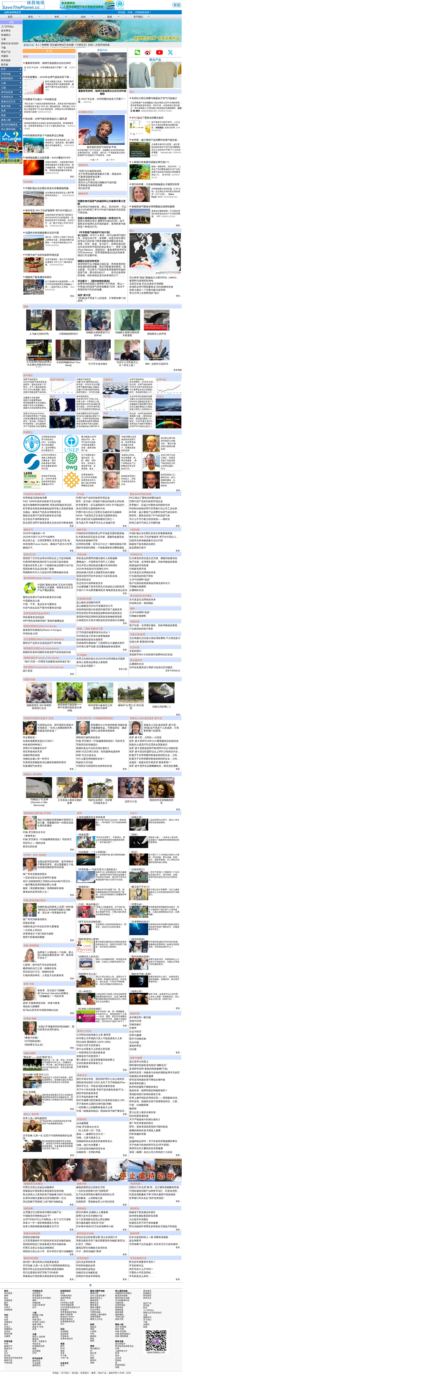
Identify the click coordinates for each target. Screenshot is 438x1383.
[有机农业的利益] (11, 152)
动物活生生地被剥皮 (87, 1272)
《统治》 (134, 852)
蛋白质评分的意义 (139, 1061)
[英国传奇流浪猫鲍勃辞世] (161, 797)
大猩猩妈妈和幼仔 (68, 333)
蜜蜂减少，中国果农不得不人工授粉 (95, 561)
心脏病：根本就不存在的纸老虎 (39, 964)
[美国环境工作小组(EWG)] (71, 469)
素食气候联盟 (66, 1314)
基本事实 (6, 30)
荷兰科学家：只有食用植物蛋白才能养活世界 (155, 184)
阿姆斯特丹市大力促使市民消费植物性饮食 (45, 572)
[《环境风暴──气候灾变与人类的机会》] (85, 882)
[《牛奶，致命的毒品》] (85, 917)
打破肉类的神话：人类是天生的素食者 (43, 975)
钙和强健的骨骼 (137, 1134)
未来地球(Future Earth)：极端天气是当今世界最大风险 (52, 544)
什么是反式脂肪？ (86, 665)
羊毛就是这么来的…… (141, 1276)
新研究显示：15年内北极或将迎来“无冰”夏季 (96, 392)
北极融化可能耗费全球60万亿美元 (145, 404)
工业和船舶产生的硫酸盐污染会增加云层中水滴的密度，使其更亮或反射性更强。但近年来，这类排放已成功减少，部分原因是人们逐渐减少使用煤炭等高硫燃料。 (156, 105)
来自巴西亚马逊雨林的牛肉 (90, 508)
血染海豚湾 (135, 1240)
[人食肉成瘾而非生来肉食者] (85, 829)
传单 (62, 1353)
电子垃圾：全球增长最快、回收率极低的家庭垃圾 (155, 561)
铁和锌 (93, 1360)
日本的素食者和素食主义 (89, 1063)
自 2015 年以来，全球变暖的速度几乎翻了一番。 (46, 67)
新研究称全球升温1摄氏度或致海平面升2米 (96, 404)
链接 (145, 1327)
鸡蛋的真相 (29, 922)
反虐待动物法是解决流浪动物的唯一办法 (44, 1198)
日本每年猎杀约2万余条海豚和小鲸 (94, 1226)
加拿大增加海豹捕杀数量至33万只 (41, 1226)
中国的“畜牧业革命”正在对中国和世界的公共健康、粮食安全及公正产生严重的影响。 (55, 587)
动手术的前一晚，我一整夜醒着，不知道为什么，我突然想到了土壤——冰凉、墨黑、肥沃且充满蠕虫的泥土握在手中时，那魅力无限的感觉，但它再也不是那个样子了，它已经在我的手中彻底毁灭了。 (111, 1017)
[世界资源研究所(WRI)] (71, 487)
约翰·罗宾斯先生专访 (34, 832)
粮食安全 (8, 1348)
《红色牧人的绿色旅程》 (89, 1008)
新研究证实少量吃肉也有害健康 (146, 1148)
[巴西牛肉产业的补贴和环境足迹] (33, 270)
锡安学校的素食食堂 (87, 1093)
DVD (62, 1348)
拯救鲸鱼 (119, 1310)
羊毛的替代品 (136, 1265)
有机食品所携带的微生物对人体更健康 (96, 558)
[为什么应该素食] (11, 141)
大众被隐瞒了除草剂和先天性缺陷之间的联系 (100, 586)
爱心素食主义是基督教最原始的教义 (95, 1059)
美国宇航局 (65, 1298)
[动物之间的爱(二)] (161, 702)
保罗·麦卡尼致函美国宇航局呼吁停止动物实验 (153, 748)
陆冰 (6, 1324)
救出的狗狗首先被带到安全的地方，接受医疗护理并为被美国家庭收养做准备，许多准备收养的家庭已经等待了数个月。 (57, 1145)
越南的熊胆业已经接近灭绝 (60, 43)
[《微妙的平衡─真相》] (138, 986)
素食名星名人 (96, 1298)
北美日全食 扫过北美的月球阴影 (146, 283)
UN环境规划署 (67, 1305)
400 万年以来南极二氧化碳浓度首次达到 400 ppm (46, 389)
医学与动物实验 (137, 1038)
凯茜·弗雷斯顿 (121, 1336)
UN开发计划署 (67, 1303)
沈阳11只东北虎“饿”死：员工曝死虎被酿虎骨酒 (154, 1187)
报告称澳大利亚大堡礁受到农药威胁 (95, 572)
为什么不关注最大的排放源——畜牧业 (149, 519)
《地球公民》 (136, 991)
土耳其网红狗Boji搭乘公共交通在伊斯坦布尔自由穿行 (39, 364)
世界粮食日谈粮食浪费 (90, 185)
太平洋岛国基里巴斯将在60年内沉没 (93, 409)
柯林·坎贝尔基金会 (86, 755)
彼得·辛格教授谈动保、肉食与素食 (41, 1003)
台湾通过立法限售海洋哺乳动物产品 (42, 1212)
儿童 (3, 39)
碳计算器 (28, 670)
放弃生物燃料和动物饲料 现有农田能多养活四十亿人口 (52, 505)
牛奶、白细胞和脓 (139, 1105)
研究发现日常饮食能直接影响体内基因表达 (99, 613)
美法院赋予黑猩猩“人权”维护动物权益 (43, 1201)
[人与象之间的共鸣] (39, 329)
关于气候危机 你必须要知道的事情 (39, 426)
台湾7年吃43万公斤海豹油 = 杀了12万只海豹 (47, 1219)
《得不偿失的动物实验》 (89, 921)
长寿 (117, 1348)
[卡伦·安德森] (32, 1104)
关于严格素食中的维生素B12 (144, 1119)
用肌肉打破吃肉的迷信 (88, 737)
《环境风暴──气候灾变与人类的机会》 (97, 869)
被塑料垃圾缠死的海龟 (141, 280)
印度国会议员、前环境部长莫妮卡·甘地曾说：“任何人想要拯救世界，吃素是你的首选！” (55, 728)
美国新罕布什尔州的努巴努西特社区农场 (150, 654)
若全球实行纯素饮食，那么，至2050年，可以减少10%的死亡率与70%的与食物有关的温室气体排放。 (102, 209)
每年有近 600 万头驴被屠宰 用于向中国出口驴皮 (51, 210)
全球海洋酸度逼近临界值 (34, 418)
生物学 (133, 1028)
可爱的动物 (95, 1312)
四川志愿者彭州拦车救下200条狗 (40, 1272)
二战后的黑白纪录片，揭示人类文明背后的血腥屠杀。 (164, 821)
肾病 (92, 1329)
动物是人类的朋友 (98, 1314)
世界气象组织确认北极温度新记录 (91, 387)
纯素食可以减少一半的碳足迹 (40, 99)
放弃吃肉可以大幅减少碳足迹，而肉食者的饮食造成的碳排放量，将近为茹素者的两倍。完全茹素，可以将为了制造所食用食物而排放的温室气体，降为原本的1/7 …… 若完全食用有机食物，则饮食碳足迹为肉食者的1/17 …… (102, 270)
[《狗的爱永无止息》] (85, 986)
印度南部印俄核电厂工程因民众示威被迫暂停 (100, 643)
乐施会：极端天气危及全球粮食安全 (42, 512)
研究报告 (147, 1295)
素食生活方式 (8, 101)
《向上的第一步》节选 (88, 1130)
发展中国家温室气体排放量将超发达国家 (41, 392)
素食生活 (94, 1303)
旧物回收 (36, 1303)
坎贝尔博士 (95, 1310)
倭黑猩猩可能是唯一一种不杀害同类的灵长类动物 (70, 707)
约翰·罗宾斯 (120, 1331)
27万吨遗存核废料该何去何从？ (93, 632)
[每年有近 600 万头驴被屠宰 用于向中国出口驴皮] (33, 226)
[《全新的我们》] (138, 882)
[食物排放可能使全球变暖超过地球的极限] (140, 222)
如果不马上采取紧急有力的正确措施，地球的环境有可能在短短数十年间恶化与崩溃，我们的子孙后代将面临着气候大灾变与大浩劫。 (111, 876)
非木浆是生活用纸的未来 (142, 572)
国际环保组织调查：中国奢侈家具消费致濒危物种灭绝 (105, 547)
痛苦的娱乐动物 (122, 1298)
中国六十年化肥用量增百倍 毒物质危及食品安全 (101, 590)
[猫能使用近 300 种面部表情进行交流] (39, 702)
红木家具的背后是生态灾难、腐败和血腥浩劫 (100, 536)
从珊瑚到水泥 (136, 590)
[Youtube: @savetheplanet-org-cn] (161, 54)
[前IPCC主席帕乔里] (111, 469)
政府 (62, 1293)
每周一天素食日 (39, 1341)
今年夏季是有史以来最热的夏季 (144, 389)
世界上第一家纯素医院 (35, 1118)
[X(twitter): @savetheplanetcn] (172, 54)
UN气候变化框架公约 (70, 1307)
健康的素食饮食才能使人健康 (144, 1130)
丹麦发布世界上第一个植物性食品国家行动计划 (48, 565)
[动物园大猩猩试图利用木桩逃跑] (127, 329)
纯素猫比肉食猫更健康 (141, 1076)
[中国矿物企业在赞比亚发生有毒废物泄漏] (33, 204)
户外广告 (64, 1358)
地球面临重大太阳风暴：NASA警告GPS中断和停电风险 (55, 157)
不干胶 (63, 1355)
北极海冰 (8, 1322)
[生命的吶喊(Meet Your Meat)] (68, 359)
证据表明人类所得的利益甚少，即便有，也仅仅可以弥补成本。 (111, 925)
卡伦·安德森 (29, 1092)
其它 (34, 1307)
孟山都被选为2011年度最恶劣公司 (94, 605)
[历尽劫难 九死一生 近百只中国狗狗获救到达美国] (32, 1151)
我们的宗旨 (84, 188)
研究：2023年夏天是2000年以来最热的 (148, 421)
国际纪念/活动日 (9, 43)
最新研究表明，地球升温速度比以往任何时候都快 (51, 63)
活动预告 (64, 1331)
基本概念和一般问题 (140, 1017)
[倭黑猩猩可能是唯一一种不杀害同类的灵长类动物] (69, 702)
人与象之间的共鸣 (39, 333)
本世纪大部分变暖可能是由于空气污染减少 (154, 98)
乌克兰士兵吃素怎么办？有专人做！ (127, 364)
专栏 (56, 16)
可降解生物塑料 (137, 586)
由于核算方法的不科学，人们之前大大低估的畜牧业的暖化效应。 (165, 125)
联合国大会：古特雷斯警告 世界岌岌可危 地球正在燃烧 (52, 540)
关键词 (4, 56)
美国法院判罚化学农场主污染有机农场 (96, 576)
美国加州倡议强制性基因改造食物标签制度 (99, 616)
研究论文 (147, 1298)
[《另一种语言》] (85, 1004)
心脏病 (93, 1331)
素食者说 (94, 1305)
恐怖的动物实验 (31, 1237)
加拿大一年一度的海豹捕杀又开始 (41, 1222)
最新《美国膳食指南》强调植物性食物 (43, 888)
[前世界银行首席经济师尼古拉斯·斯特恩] (111, 451)
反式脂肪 (36, 1351)
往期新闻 (8, 1310)
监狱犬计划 (131, 801)
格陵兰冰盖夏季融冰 (32, 400)
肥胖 (92, 1341)
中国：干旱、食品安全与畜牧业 (39, 604)
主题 (3, 87)
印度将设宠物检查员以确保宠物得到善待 (44, 762)
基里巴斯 (8, 1334)
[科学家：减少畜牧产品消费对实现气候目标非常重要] (140, 155)
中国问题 (8, 1362)
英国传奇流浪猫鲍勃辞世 (161, 801)
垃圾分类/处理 (38, 1305)
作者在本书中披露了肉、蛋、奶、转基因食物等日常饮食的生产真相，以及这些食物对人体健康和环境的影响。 (111, 893)
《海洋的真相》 (137, 939)
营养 (3, 110)
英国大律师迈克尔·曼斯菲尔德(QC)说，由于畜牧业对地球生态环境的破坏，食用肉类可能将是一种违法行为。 (102, 223)
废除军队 (36, 1361)
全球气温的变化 (137, 379)
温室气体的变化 (30, 379)
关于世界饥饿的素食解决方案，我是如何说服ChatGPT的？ (109, 174)
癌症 (131, 1137)
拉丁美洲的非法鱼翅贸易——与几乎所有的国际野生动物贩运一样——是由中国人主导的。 (59, 284)
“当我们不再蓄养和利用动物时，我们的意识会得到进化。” (55, 1028)
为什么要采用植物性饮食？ (90, 758)
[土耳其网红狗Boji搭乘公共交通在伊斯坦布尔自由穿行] (39, 359)
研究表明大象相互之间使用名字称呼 (100, 707)
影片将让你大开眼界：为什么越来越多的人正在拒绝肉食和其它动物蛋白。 (164, 892)
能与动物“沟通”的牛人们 (36, 1074)
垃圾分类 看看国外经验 (141, 641)
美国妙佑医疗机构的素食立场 (144, 1094)
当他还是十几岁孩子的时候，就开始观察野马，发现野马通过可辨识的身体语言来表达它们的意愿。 (57, 1080)
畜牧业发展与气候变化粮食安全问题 (42, 515)
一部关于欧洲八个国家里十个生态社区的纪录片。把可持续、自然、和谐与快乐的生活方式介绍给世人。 (164, 876)
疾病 (3, 115)
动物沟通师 (95, 1317)
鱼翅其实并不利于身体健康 (143, 1222)
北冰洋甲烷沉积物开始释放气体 (144, 396)
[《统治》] (138, 864)
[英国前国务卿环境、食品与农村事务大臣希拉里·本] (151, 487)
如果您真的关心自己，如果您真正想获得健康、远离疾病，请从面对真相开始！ (164, 979)
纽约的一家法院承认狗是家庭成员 (41, 1262)
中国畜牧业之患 (31, 600)
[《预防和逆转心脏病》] (85, 951)
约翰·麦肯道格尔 (122, 1334)
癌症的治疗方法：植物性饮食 (38, 971)
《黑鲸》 (134, 834)
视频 (6, 1305)
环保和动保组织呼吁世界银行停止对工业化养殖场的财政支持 (161, 508)
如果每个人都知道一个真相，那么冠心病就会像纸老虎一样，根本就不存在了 (55, 955)
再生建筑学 (37, 1295)
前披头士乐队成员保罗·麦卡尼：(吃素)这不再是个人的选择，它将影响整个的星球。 (161, 728)
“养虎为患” (120, 1317)
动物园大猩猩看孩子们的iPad (98, 334)
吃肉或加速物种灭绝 (87, 540)
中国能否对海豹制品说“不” (37, 1215)
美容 (117, 1355)
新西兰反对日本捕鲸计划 (89, 1215)
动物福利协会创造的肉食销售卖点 (94, 1141)
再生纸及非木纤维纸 (41, 1298)
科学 (3, 69)
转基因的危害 (38, 1346)
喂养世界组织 (66, 1319)
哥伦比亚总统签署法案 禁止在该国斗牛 (97, 1237)
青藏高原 (8, 1329)
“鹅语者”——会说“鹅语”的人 (38, 1057)
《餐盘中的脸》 (31, 1037)
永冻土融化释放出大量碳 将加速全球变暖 (148, 406)
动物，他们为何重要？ (88, 1145)
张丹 (62, 1365)
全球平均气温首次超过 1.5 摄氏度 (145, 426)
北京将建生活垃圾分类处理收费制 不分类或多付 (154, 638)
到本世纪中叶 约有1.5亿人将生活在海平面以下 (97, 399)
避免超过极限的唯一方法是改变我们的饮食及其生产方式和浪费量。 (165, 214)
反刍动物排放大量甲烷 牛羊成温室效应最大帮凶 (98, 426)
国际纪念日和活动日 (152, 1312)
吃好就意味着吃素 (139, 1115)
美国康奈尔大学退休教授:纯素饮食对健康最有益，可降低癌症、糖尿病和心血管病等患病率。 (109, 728)
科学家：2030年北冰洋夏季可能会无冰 (94, 384)
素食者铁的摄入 (137, 1083)
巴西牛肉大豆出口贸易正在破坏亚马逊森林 (99, 512)
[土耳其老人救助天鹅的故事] (69, 797)
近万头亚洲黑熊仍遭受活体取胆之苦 (95, 1194)
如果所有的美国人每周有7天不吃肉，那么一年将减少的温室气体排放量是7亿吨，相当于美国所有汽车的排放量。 (101, 286)
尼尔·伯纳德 (120, 1327)
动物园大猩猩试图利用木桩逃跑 (127, 334)
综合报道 (8, 1293)
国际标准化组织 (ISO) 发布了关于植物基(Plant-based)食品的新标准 (112, 1082)
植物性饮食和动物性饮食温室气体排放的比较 (47, 652)
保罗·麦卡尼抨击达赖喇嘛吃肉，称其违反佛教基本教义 (158, 766)
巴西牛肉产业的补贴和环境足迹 (42, 254)
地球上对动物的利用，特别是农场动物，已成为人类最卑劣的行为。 (111, 960)
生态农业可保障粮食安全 (36, 519)
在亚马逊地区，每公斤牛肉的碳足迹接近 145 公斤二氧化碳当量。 (59, 262)
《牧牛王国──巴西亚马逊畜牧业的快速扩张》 (47, 661)
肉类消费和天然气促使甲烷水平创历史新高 (95, 413)
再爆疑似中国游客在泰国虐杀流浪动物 (43, 1190)
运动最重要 (82, 1123)
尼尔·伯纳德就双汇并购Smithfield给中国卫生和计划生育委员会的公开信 (61, 881)
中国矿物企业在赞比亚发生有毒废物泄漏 (46, 188)
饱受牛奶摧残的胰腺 (33, 937)
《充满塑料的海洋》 (140, 921)
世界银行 (64, 1310)
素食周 (35, 1339)
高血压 (93, 1327)
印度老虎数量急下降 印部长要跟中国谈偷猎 (152, 1194)
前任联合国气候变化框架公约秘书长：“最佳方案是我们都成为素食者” (168, 443)
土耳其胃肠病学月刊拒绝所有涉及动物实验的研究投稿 (51, 1240)
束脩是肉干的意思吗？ (88, 1056)
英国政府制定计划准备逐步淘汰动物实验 (67, 46)
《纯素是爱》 (83, 834)
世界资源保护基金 (68, 1312)
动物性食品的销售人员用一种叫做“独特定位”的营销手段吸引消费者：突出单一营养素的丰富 (55, 909)
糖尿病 (133, 1108)
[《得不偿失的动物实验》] (85, 934)
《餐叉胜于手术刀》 (140, 886)
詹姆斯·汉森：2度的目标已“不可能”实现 (148, 416)
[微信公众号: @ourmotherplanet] (139, 54)
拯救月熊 (40, 43)
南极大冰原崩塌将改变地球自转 (37, 408)
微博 (93, 1373)
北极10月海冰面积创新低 (87, 389)
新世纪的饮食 (30, 846)
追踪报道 (64, 1334)
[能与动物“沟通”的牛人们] (32, 1087)
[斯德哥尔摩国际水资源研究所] (31, 469)
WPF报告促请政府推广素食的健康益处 (43, 620)
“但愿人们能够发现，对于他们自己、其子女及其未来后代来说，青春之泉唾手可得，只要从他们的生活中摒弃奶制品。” (111, 911)
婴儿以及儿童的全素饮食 (142, 1112)
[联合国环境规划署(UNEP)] (71, 451)
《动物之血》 (136, 817)
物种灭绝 (8, 1360)
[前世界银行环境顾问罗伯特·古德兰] (151, 469)
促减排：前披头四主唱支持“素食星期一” (150, 762)
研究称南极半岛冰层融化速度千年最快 (40, 403)
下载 (3, 47)
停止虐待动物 (8, 129)
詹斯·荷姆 (36, 1324)
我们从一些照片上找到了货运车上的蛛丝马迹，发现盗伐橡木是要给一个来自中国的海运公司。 (59, 240)
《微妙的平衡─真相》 (141, 974)
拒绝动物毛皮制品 (85, 1269)
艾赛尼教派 (82, 1066)
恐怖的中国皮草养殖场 (88, 1276)
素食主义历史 (96, 1319)
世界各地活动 (66, 1338)
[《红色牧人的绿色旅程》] (85, 1021)
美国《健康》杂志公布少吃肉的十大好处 (150, 1152)
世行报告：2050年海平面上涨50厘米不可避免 (97, 406)
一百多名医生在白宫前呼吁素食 (39, 877)
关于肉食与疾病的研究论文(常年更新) (149, 1144)
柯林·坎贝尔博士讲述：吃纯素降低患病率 (98, 751)
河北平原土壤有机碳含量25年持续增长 (97, 565)
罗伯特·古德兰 (38, 1322)
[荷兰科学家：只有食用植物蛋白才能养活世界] (140, 200)
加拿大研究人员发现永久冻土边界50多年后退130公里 (154, 409)
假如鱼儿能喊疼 (31, 1006)
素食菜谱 (94, 1300)
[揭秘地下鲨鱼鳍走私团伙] (33, 293)
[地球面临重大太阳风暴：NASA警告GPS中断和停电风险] (33, 173)
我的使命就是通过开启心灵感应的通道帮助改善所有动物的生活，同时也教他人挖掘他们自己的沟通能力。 (57, 1098)
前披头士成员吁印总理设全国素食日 (148, 744)
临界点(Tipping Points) (33, 413)
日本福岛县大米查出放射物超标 (93, 636)
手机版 (55, 1373)
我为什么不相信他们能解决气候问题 (97, 182)
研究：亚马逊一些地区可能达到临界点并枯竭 (43, 421)
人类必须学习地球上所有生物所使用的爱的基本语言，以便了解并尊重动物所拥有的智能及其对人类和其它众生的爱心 (111, 998)
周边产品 (6, 51)
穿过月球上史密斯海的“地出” (144, 293)
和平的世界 (7, 92)
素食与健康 (95, 1307)
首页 (10, 16)
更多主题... (123, 669)
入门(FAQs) (7, 26)
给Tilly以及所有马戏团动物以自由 (40, 1010)
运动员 (118, 1358)
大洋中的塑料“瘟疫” (139, 579)
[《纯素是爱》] (85, 847)
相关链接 (6, 60)
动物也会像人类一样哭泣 (36, 758)
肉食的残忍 (120, 1365)
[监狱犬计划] (131, 797)
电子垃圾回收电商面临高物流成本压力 (149, 583)
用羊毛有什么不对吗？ (141, 1269)
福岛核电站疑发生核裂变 (89, 639)
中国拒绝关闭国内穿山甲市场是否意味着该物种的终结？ (106, 533)
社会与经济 (135, 1031)
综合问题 (134, 1042)
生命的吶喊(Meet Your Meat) (68, 364)
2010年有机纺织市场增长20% (92, 568)
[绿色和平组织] (31, 487)
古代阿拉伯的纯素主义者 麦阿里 (93, 1034)
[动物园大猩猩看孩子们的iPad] (98, 329)
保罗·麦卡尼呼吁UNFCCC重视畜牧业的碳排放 (153, 741)
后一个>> (110, 160)
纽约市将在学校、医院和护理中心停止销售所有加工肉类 (106, 1079)
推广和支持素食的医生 (35, 874)
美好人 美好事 (38, 1337)
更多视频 (177, 370)
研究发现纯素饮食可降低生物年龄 (147, 1079)
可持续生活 (7, 96)
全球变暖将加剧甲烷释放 (87, 421)
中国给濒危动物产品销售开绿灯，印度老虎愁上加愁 (156, 1190)
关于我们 (138, 16)
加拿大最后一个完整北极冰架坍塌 (147, 289)
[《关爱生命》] (138, 917)
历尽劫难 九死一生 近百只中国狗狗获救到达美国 (49, 1265)
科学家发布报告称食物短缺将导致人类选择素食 (48, 508)
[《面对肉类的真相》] (138, 969)
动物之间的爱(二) (161, 706)
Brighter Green (67, 1317)
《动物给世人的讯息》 (88, 956)
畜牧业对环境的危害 (13, 1358)
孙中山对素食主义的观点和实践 (93, 1049)
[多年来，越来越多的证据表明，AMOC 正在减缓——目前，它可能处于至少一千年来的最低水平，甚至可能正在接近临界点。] (155, 274)
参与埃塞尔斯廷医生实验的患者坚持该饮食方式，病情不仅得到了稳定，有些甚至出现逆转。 (111, 944)
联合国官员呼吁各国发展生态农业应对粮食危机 (48, 522)
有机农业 (36, 1344)
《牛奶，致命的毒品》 (88, 904)
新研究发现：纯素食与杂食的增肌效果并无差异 (154, 1072)
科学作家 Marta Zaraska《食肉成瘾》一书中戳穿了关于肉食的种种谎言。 (111, 822)
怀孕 (117, 1353)
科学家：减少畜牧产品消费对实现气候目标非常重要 (159, 140)
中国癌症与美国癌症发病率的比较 (94, 766)
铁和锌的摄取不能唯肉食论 (143, 1086)
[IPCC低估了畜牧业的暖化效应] (140, 133)
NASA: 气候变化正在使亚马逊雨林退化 (96, 515)
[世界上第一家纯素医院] (32, 1131)
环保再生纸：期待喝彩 (141, 603)
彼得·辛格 (119, 1329)
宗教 (117, 1367)
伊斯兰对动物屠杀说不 (35, 748)
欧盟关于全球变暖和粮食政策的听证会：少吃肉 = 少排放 (159, 755)
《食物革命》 (30, 835)
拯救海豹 (119, 1314)
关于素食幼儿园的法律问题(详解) (94, 1103)
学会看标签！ (30, 737)
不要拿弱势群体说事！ (90, 176)
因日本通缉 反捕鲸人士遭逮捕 (92, 1212)
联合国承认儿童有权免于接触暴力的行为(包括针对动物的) (54, 1194)
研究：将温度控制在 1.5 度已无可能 (146, 392)
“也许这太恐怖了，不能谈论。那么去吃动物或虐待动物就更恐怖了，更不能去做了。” (110, 839)
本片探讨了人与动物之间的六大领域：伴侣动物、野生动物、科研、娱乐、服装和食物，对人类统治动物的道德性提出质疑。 (164, 858)
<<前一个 (94, 160)
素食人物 (6, 120)
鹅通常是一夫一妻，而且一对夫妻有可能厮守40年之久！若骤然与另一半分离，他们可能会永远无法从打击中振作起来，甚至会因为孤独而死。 (57, 1065)
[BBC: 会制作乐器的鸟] (156, 359)
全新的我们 (135, 651)
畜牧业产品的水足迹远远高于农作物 (42, 643)
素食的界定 (135, 1045)
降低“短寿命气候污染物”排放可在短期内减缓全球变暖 (100, 424)
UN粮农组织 (66, 1295)
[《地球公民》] (138, 1004)
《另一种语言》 (84, 991)
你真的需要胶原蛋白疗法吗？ (38, 741)
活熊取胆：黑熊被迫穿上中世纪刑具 (95, 1201)
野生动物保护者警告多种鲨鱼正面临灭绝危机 (153, 1226)
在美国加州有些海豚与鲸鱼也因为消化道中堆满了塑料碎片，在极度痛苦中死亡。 (164, 927)
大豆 (92, 1355)
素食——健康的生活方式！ (90, 1134)
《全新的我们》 (137, 869)
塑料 (34, 1300)
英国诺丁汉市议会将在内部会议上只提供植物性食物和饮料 (54, 558)
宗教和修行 (135, 1024)
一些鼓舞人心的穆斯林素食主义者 (94, 1107)
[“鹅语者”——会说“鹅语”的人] (32, 1070)
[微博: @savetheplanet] (149, 54)
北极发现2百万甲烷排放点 (101, 147)
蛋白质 (93, 1353)
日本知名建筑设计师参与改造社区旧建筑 (150, 667)
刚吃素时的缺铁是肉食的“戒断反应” (148, 1065)
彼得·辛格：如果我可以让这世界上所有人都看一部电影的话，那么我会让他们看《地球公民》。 (164, 996)
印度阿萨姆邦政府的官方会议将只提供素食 (45, 561)
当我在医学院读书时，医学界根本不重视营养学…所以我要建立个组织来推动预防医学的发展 (55, 864)
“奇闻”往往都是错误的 (89, 171)
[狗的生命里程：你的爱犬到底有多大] (100, 797)
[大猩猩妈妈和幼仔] (68, 329)
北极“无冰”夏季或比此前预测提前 (91, 382)
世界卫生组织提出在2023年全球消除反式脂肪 (100, 658)
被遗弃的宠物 (121, 1295)
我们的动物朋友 (9, 124)
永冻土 (7, 1327)
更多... (73, 176)
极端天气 (28, 547)
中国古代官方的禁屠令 (88, 1045)
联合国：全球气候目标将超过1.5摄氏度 (46, 118)
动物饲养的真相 (31, 755)
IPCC (62, 1300)
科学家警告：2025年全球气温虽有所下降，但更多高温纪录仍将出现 (61, 77)
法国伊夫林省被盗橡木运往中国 (42, 232)
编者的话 (147, 1317)
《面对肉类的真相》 (140, 956)
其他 (34, 1329)
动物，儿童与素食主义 (88, 1137)
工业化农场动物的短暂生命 (90, 1148)
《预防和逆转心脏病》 (88, 939)
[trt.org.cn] (102, 41)
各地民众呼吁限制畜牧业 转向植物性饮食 (151, 286)
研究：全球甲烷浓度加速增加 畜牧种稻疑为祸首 (98, 418)
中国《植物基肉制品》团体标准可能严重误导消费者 (104, 1111)
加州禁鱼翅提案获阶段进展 (143, 1215)
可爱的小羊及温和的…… (142, 1272)
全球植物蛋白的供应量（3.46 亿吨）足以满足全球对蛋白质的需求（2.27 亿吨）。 (166, 191)
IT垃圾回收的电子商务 (141, 576)
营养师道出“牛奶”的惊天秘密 (38, 933)
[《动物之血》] (138, 829)
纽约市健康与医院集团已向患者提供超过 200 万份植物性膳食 (109, 1100)
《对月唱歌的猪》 (32, 1041)
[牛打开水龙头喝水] (98, 359)
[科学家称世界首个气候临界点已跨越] (33, 151)
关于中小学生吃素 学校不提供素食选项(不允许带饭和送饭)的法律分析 (113, 1089)
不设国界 (36, 1363)
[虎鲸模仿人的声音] (156, 329)
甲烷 (6, 1344)
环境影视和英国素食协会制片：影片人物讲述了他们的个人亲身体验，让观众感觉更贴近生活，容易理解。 (164, 911)
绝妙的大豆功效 (84, 762)
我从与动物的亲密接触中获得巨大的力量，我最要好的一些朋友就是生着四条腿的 (55, 822)
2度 (5, 1351)
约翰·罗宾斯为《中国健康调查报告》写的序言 (100, 741)
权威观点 (6, 34)
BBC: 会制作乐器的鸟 (156, 363)
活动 (83, 16)
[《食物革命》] (85, 899)
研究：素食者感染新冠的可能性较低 (148, 1126)
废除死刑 (36, 1365)
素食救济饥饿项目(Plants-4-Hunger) (42, 630)
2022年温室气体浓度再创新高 (37, 382)
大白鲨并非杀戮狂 (138, 1219)
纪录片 (7, 1307)
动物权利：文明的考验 (88, 1152)
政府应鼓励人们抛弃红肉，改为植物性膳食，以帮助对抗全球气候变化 (168, 480)
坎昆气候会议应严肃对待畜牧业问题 (42, 607)
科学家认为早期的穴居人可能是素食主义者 (99, 1038)
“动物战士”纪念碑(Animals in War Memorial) (39, 802)
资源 (109, 16)
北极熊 (7, 1336)
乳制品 (118, 1360)
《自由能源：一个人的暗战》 (92, 852)
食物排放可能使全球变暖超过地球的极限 (153, 206)
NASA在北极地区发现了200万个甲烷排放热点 (151, 401)
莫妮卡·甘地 (37, 1327)
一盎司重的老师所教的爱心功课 (39, 884)
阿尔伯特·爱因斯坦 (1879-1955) (93, 1042)
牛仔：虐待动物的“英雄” (89, 1251)
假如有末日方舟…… (89, 179)
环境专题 (6, 73)
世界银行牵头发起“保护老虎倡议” (146, 1198)
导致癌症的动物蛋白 (87, 744)
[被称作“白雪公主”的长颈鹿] (131, 702)
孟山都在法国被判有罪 (88, 602)
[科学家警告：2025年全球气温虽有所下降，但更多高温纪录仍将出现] (33, 93)
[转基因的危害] (11, 162)
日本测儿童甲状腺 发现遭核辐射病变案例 (98, 646)
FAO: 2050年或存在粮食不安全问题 (42, 501)
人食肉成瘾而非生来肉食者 (90, 817)
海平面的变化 (82, 396)
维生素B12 (95, 1348)
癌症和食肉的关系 (32, 751)
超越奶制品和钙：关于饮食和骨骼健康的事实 (153, 1141)
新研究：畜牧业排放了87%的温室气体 (40, 384)
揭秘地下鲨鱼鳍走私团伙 (38, 277)
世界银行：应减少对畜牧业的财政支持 (149, 505)
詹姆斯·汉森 (37, 1315)
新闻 (6, 1295)
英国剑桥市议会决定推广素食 (38, 568)
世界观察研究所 (67, 1321)
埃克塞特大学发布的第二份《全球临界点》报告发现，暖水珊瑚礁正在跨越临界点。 (59, 143)
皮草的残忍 (120, 1305)
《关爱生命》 (136, 904)
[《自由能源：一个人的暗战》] (85, 864)
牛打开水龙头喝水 (97, 363)
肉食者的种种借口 (32, 744)
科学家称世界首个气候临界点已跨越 (44, 135)
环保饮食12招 (30, 633)
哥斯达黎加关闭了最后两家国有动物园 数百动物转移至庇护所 (108, 1240)
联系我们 (85, 1373)
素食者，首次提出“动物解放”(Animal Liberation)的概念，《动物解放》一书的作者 (54, 993)
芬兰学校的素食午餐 (87, 1096)
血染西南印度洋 (137, 547)
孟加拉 (7, 1331)
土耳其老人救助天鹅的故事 (70, 801)
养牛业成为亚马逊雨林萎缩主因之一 (95, 519)
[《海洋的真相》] (138, 951)
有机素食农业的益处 (33, 617)
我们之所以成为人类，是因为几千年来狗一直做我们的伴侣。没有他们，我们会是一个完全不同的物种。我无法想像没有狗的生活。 (111, 980)
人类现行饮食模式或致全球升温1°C (150, 162)
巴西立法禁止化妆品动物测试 (38, 1187)
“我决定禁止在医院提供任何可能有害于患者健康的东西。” (57, 1122)
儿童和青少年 (121, 1351)
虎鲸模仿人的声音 (156, 333)
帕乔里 (35, 1317)
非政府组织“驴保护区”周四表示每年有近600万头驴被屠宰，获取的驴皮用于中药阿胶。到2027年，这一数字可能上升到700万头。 (60, 220)
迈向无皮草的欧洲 (85, 1262)
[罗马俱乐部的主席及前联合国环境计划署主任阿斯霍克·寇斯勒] (111, 487)
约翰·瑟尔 (36, 1319)
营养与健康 (135, 1035)
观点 (6, 1298)
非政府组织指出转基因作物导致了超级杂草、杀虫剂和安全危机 (110, 609)
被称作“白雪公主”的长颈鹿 (131, 707)
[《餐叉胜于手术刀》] (138, 899)
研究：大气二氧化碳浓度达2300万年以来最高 (44, 387)
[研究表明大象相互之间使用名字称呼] (100, 702)
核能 (34, 1348)
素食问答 (94, 1293)
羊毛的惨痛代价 (122, 1300)
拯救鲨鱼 (119, 1307)
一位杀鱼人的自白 (32, 930)
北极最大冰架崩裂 (31, 397)
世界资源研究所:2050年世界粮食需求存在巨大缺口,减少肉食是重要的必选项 (89, 480)
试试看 (133, 1049)
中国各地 (64, 1336)
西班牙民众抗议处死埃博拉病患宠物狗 (43, 1269)
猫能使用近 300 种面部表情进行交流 (39, 707)
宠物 (92, 1362)
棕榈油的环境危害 (139, 565)
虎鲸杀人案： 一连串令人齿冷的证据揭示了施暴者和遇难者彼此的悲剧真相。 (164, 839)
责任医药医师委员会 (124, 1346)
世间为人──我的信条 (34, 843)
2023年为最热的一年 (34, 533)
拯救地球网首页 (12, 12)
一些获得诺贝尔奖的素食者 (90, 1052)
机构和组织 (7, 78)
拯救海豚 (119, 1312)
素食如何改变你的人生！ (36, 891)
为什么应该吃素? (98, 1295)
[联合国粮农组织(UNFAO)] (31, 451)
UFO (34, 1353)
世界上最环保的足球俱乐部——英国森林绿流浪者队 (156, 1097)
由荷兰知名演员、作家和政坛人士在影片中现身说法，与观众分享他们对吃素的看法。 (164, 961)
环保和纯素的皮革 (85, 1265)
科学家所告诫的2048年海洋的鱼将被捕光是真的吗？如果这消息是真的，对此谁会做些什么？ (164, 944)
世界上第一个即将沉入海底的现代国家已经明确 (98, 401)
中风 (92, 1334)
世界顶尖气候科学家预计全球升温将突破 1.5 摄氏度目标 (155, 424)
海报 (62, 1351)
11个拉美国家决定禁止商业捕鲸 (93, 1219)
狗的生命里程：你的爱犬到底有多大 (100, 801)
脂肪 (92, 1358)
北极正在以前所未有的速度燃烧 (144, 399)
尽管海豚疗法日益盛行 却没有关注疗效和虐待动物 (156, 1244)
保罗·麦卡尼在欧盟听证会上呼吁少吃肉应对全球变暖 (157, 751)
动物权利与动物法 (123, 1293)
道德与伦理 (135, 1021)
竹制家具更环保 (137, 568)
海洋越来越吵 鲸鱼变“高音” (90, 1222)
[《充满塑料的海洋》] (138, 934)
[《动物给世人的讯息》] (85, 969)
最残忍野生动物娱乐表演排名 (91, 1247)
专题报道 (8, 1300)
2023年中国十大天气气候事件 (39, 536)
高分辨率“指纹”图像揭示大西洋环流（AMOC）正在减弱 (159, 277)
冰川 (6, 1353)
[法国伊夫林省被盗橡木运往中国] (33, 248)
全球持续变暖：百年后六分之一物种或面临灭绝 (101, 544)
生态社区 (36, 1293)
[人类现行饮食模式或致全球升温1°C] (140, 178)
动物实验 (40, 46)
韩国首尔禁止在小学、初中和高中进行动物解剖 (48, 1251)
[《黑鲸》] (138, 847)
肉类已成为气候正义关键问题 (144, 522)
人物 (3, 83)
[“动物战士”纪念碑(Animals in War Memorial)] (39, 797)
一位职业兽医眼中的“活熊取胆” (92, 1190)
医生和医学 (120, 1344)
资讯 (30, 16)
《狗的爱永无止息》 (33, 1044)
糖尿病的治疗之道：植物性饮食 (39, 968)
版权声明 (113, 1373)
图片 (6, 1303)
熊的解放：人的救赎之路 (89, 1198)
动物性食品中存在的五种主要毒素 (41, 926)
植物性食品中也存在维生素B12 (92, 748)
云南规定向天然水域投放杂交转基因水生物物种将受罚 (105, 620)
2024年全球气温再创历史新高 (143, 387)
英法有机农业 (83, 579)
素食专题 (6, 106)
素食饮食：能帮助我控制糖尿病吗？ (148, 1090)
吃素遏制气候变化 (32, 766)
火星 (6, 1317)
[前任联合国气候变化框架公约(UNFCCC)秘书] (151, 451)
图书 (62, 1346)
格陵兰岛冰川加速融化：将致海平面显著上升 (43, 405)
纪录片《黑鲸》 (84, 1244)
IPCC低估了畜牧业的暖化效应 (148, 117)
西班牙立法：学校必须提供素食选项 (95, 1086)
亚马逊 (7, 1355)
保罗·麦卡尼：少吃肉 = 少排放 (145, 737)
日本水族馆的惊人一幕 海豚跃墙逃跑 (148, 1237)
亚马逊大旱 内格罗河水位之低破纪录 (95, 522)
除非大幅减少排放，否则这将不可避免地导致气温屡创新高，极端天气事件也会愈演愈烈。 (59, 84)
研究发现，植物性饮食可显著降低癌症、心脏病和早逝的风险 (161, 1101)
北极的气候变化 (83, 379)
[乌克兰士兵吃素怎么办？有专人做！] (127, 359)
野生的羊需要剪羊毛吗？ (142, 1262)
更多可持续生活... (173, 670)
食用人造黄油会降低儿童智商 (92, 662)
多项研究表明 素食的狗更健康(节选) (148, 1068)
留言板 (4, 64)
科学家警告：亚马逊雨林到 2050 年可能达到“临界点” (47, 424)
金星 (6, 1319)
